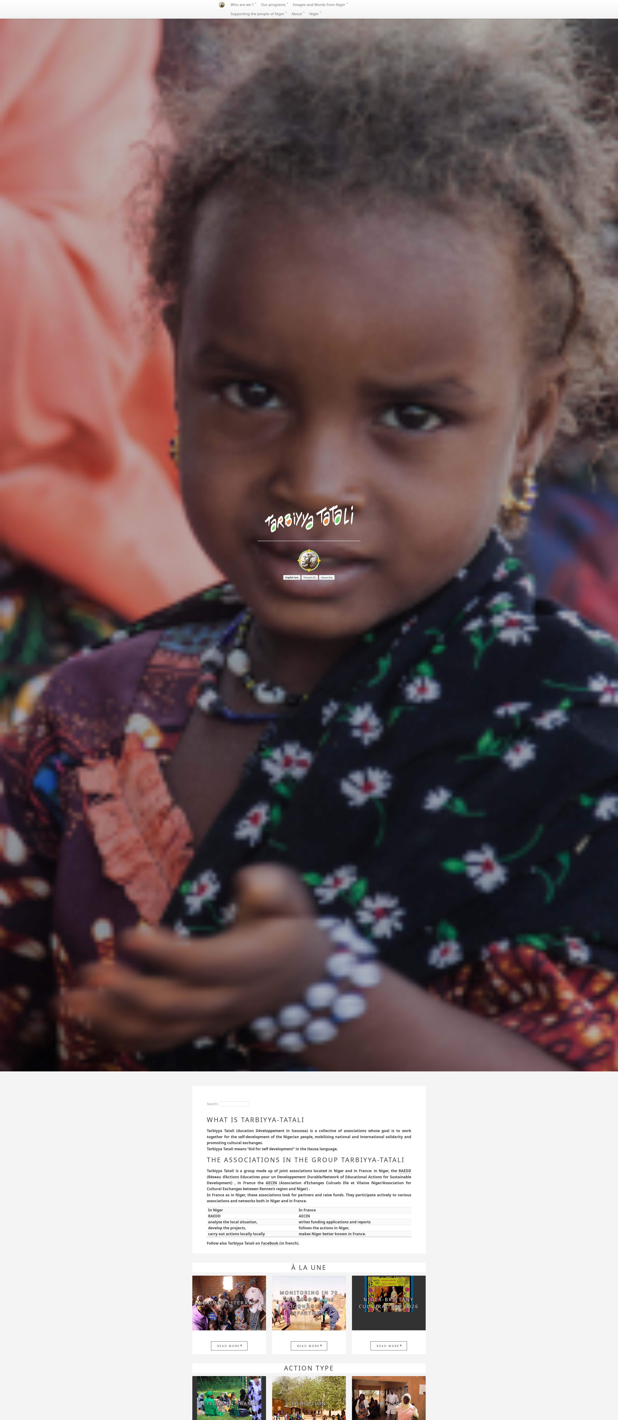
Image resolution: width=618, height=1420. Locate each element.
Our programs (273, 4)
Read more (228, 1346)
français (308, 577)
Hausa (324, 577)
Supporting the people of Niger (258, 13)
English (289, 577)
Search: (212, 1103)
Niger (314, 13)
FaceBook (269, 1243)
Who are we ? (243, 4)
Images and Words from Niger (319, 4)
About (297, 13)
